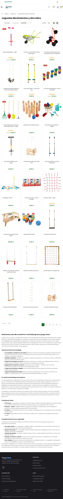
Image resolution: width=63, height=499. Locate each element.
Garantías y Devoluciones (9, 481)
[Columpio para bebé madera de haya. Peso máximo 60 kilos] (11, 73)
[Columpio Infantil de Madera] (11, 291)
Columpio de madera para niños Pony (31, 162)
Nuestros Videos (37, 465)
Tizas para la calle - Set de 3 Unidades (31, 198)
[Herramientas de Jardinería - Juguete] (52, 109)
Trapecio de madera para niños (30, 270)
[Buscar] (49, 7)
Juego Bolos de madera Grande (31, 125)
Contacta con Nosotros (39, 468)
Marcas (7, 13)
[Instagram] (57, 2)
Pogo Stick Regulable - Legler (10, 52)
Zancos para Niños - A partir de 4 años (31, 89)
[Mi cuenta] (58, 7)
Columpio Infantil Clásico (50, 234)
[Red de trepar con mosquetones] (52, 255)
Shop (6, 458)
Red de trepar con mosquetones (51, 270)
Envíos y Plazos (6, 476)
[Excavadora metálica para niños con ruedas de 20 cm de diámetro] (52, 36)
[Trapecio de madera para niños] (31, 255)
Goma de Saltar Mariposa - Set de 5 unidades (52, 89)
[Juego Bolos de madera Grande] (31, 109)
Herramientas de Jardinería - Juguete (52, 125)
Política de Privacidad (38, 476)
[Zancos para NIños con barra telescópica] (52, 146)
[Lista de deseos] (54, 7)
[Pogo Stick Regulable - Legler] (11, 36)
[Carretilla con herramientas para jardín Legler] (31, 36)
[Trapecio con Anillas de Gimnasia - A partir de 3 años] (11, 255)
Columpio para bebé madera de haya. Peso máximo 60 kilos (11, 89)
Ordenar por (15, 23)
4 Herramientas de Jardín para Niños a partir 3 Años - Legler (11, 125)
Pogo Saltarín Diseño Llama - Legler (11, 162)
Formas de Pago (6, 478)
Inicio (2, 14)
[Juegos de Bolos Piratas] (31, 219)
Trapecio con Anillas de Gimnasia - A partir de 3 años (11, 271)
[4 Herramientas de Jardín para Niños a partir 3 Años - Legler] (11, 109)
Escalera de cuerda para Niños (30, 307)
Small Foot (13, 13)
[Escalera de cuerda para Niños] (31, 291)
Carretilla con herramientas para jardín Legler (32, 52)
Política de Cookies (38, 481)
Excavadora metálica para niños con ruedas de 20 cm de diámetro (52, 52)
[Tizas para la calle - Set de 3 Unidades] (31, 182)
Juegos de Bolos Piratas (29, 234)
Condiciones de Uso (38, 478)
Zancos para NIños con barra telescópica (52, 162)
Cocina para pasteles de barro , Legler (11, 235)
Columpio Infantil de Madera (10, 307)
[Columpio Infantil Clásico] (52, 219)
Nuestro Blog (36, 463)
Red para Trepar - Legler (49, 198)
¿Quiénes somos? (37, 460)
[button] (18, 29)
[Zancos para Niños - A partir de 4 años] (31, 73)
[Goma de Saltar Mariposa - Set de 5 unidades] (52, 73)
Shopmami (8, 496)
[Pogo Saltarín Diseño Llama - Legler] (11, 146)
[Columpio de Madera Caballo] (52, 291)
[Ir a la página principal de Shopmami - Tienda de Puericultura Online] (9, 7)
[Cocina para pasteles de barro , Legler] (11, 219)
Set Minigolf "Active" (7, 198)
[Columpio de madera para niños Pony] (31, 146)
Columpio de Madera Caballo (51, 307)
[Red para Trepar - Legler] (52, 182)
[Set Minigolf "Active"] (11, 182)
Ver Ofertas (8, 1)
